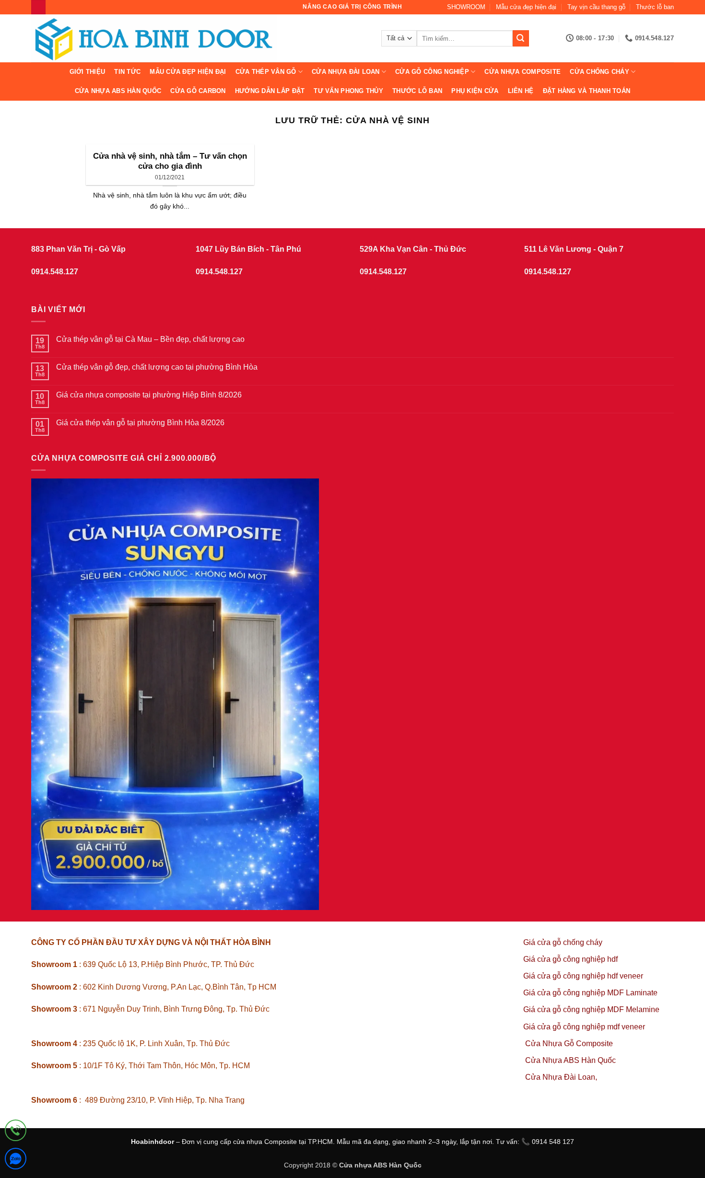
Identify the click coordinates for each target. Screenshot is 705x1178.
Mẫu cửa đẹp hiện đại (526, 7)
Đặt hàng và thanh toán (587, 90)
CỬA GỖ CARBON (197, 90)
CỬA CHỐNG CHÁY (599, 71)
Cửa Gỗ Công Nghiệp (432, 71)
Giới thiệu (88, 71)
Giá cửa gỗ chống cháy (562, 942)
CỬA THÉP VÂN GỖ (265, 71)
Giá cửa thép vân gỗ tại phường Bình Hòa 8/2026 (140, 423)
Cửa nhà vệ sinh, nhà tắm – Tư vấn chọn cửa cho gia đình (170, 161)
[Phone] (15, 1132)
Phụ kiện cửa (474, 90)
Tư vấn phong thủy (348, 90)
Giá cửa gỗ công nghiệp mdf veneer (584, 1027)
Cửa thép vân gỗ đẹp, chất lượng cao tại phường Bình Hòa (157, 367)
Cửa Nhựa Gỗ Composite (570, 1043)
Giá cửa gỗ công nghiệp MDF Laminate (590, 993)
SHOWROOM (466, 7)
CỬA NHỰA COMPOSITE (522, 71)
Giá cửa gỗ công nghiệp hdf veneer (583, 976)
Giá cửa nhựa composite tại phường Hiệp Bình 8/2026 (149, 395)
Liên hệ (521, 90)
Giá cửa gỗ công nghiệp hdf (570, 959)
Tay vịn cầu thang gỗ (596, 7)
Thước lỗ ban (655, 7)
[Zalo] (15, 1160)
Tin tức (127, 71)
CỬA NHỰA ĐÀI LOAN (345, 71)
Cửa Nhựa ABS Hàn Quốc (118, 90)
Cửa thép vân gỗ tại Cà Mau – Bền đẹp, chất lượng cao (150, 339)
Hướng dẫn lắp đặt (270, 90)
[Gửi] (521, 38)
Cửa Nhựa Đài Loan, (561, 1077)
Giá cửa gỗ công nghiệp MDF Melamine (591, 1009)
